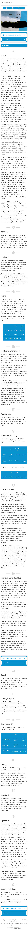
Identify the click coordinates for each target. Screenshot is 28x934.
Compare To (15, 8)
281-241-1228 (14, 921)
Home (5, 8)
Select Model (9, 8)
